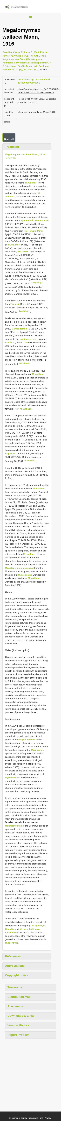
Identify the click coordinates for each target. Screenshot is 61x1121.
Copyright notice (16, 975)
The (25, 342)
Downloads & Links (20, 1015)
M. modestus (25, 574)
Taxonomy (14, 987)
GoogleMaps (37, 283)
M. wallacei (31, 182)
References (13, 956)
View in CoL (11, 158)
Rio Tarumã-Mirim (34, 231)
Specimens (15, 1006)
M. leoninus (11, 942)
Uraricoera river (28, 339)
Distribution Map (19, 997)
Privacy (48, 1118)
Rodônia (10, 342)
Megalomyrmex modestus (19, 568)
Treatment (12, 146)
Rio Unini (23, 251)
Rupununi (11, 453)
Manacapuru (42, 220)
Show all (9, 139)
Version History (18, 1025)
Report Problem (18, 1034)
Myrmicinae (37, 750)
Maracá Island (20, 328)
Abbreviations (15, 965)
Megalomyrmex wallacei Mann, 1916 (25, 154)
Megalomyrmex (26, 739)
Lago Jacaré (26, 220)
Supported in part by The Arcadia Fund (26, 1118)
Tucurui (15, 304)
